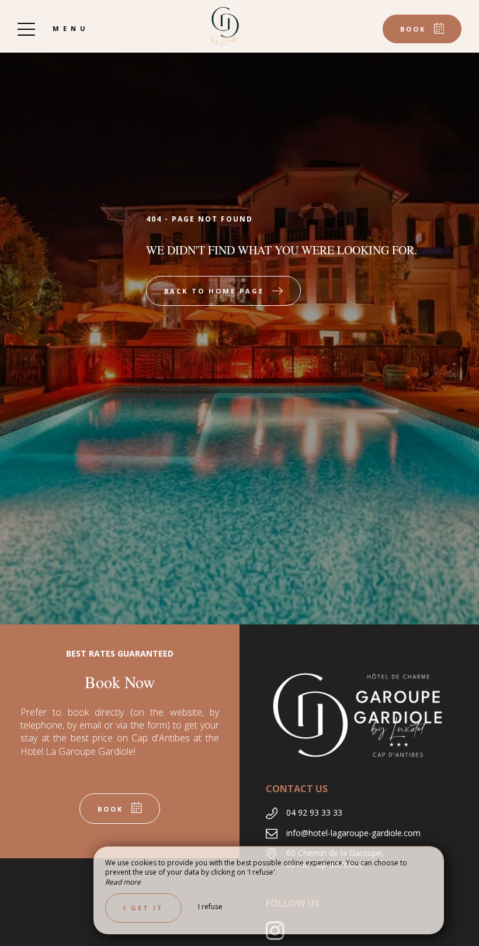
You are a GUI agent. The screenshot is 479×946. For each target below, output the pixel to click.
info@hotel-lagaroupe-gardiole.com (353, 832)
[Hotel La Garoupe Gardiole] (225, 26)
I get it (143, 907)
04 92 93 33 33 (314, 812)
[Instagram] (279, 936)
